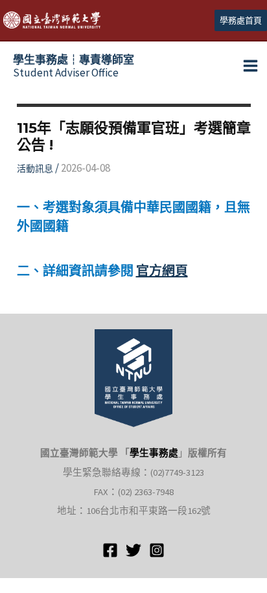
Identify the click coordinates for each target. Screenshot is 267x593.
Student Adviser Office (73, 66)
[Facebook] (110, 550)
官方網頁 (162, 270)
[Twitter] (133, 550)
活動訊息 (35, 168)
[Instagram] (157, 550)
